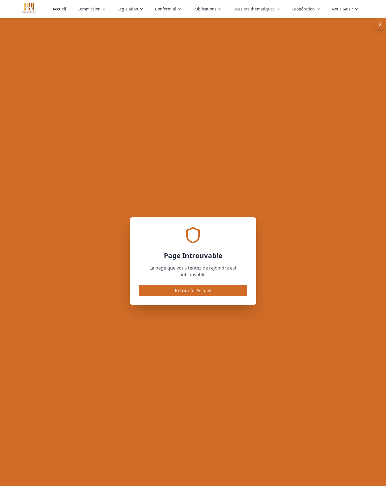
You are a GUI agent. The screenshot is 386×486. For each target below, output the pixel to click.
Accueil (59, 9)
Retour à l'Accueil (193, 290)
